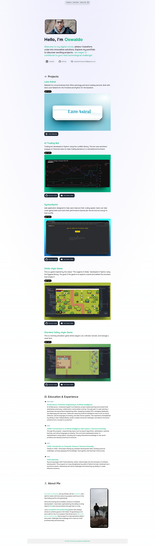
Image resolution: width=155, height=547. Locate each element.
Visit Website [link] (52, 134)
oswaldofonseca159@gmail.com (84, 61)
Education (76, 2)
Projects (68, 2)
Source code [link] (52, 195)
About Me (83, 2)
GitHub (64, 61)
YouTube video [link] (68, 195)
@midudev (87, 541)
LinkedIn (51, 61)
